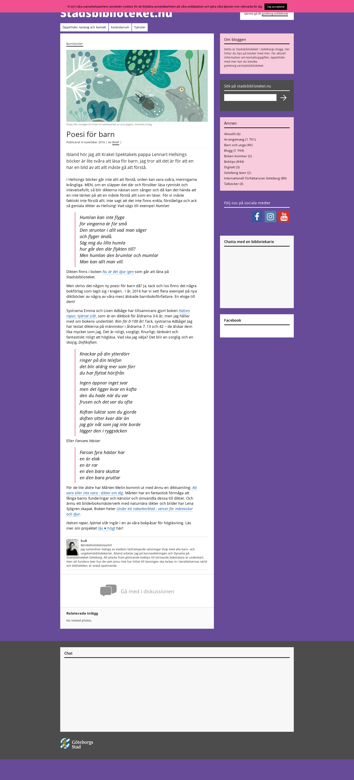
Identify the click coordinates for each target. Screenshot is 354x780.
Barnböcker (74, 44)
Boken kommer (235, 156)
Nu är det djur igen (118, 271)
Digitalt (229, 167)
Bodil (115, 142)
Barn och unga (235, 145)
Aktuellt (230, 134)
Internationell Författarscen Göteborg (252, 178)
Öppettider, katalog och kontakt (84, 27)
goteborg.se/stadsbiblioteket (243, 66)
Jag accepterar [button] (276, 6)
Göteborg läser (235, 173)
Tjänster (140, 27)
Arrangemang (234, 139)
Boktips (229, 161)
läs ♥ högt (107, 528)
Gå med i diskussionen (147, 591)
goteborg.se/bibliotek (275, 13)
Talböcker (231, 184)
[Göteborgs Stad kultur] (87, 743)
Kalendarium (120, 27)
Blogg (228, 150)
